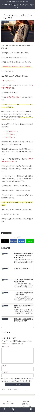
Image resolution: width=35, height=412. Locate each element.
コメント (5, 346)
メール (4, 372)
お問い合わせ (26, 404)
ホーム (9, 401)
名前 (3, 365)
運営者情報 (26, 401)
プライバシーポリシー (9, 404)
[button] (31, 290)
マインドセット (7, 233)
